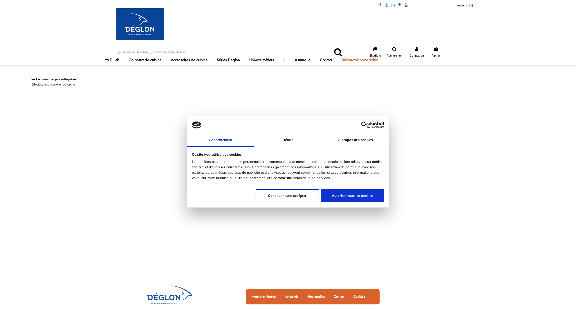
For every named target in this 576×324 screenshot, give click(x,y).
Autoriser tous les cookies (352, 196)
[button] (145, 60)
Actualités (291, 297)
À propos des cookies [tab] (355, 140)
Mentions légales (264, 297)
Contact (339, 297)
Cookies (359, 297)
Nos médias (316, 297)
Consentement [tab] (220, 140)
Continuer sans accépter (287, 196)
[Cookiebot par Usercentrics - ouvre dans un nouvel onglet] (364, 125)
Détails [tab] (288, 140)
